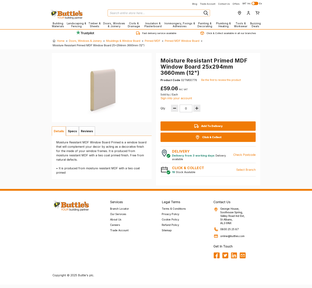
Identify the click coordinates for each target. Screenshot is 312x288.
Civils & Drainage (134, 25)
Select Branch (246, 169)
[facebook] (216, 255)
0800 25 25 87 (229, 229)
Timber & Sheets (94, 25)
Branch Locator (119, 208)
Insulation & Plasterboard (153, 25)
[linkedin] (234, 255)
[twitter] (225, 255)
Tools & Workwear (241, 25)
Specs (72, 131)
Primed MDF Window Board (182, 41)
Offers (236, 4)
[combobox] (159, 13)
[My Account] (248, 13)
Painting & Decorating (205, 25)
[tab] (59, 131)
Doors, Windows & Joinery (114, 25)
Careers (115, 224)
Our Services (118, 214)
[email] (242, 255)
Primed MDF (152, 41)
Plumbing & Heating (223, 25)
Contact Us (224, 4)
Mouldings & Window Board (123, 41)
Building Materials (58, 25)
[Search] (205, 13)
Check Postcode (244, 155)
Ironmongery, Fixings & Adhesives (179, 25)
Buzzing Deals (255, 25)
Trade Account (207, 4)
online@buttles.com (232, 236)
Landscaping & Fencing (76, 25)
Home (60, 41)
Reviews (87, 131)
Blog (194, 4)
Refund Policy (170, 224)
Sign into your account (176, 98)
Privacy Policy (170, 214)
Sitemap (167, 230)
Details (59, 131)
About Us (115, 219)
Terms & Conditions (174, 208)
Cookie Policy (170, 219)
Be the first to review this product (221, 79)
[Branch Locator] (239, 13)
